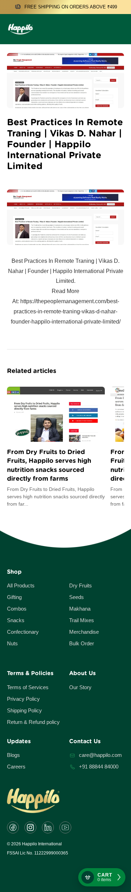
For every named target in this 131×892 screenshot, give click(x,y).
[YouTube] (65, 827)
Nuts (12, 643)
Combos (17, 609)
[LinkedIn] (48, 827)
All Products (21, 585)
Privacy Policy (23, 699)
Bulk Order (81, 643)
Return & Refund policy (33, 722)
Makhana (79, 609)
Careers (16, 767)
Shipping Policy (24, 710)
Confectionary (23, 632)
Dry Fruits (80, 585)
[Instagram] (30, 827)
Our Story (80, 687)
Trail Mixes (81, 620)
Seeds (76, 597)
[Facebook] (13, 827)
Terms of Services (28, 687)
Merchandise (84, 632)
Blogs (13, 755)
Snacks (15, 620)
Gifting (14, 597)
